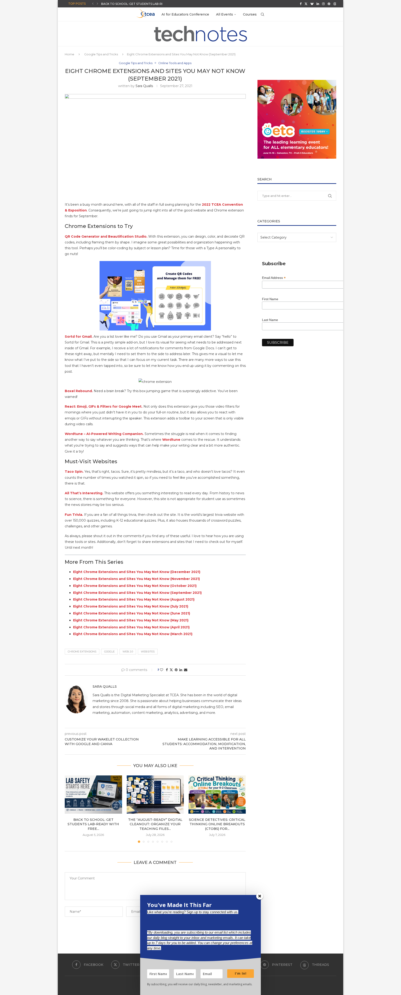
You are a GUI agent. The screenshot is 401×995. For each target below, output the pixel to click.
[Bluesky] (312, 3)
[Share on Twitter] (171, 670)
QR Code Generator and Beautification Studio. (106, 236)
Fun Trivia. (74, 515)
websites (148, 651)
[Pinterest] (329, 3)
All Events (224, 14)
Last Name (270, 320)
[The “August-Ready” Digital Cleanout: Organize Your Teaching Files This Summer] (155, 794)
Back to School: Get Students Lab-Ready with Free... (93, 824)
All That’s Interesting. (84, 493)
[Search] (262, 14)
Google (109, 651)
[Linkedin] (318, 3)
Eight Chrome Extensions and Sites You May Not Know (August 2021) (133, 599)
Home (69, 54)
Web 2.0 (128, 651)
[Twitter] (305, 3)
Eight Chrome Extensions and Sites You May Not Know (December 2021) (136, 572)
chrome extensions (82, 651)
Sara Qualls (144, 86)
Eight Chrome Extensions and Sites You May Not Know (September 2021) (137, 593)
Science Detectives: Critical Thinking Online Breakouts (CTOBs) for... (217, 824)
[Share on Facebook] (167, 670)
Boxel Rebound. (79, 391)
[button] (93, 3)
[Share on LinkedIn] (180, 670)
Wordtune (171, 440)
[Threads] (334, 3)
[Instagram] (323, 3)
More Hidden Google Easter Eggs (129, 4)
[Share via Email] (185, 670)
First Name (270, 299)
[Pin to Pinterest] (176, 670)
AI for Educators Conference (185, 14)
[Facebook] (300, 3)
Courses (250, 14)
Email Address (274, 278)
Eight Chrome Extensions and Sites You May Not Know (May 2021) (130, 620)
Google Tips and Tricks (101, 54)
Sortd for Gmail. (79, 336)
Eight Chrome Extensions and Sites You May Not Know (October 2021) (135, 586)
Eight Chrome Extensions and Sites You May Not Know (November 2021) (136, 579)
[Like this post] (161, 670)
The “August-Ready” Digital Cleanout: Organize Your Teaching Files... (155, 824)
